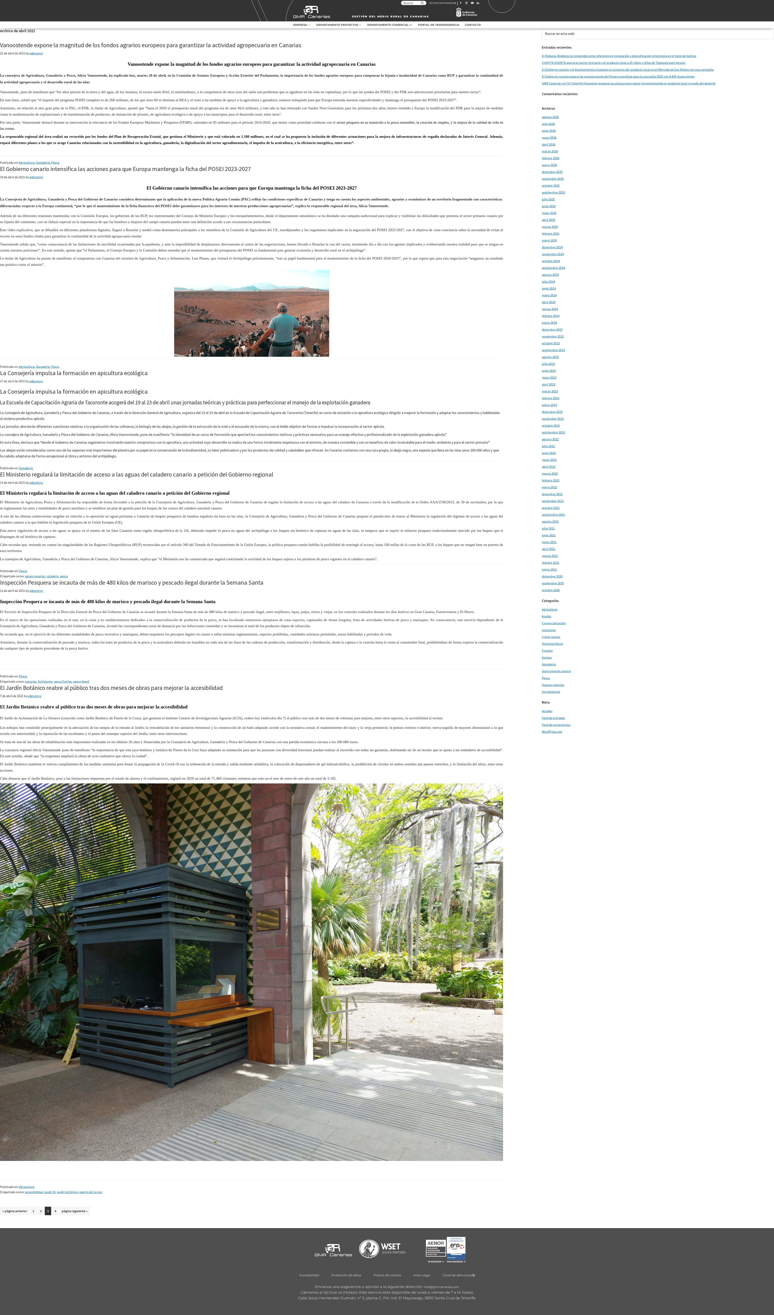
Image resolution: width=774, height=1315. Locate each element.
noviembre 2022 (553, 419)
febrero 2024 (550, 316)
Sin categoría (551, 692)
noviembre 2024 (553, 254)
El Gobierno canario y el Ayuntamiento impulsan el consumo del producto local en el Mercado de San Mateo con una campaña (628, 70)
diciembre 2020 (552, 576)
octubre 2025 (551, 186)
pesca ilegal (81, 681)
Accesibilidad (309, 1275)
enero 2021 (549, 569)
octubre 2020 (551, 590)
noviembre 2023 (553, 336)
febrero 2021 (550, 563)
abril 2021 (548, 549)
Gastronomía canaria (556, 671)
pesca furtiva (63, 681)
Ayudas (546, 616)
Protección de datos (346, 1275)
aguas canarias (35, 576)
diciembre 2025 (552, 172)
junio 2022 (549, 453)
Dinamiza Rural (552, 644)
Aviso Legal (421, 1275)
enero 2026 (549, 165)
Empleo (547, 651)
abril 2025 (548, 220)
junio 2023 (549, 371)
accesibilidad (34, 1192)
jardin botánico (67, 1192)
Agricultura (26, 163)
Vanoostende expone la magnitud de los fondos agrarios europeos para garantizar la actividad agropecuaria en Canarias (150, 45)
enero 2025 (549, 240)
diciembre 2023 (552, 329)
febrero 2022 (550, 480)
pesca (64, 576)
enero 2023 (549, 405)
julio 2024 (548, 281)
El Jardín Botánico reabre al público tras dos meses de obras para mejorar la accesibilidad (111, 687)
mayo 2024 (549, 295)
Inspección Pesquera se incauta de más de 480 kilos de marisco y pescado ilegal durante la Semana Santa (131, 582)
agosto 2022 (550, 439)
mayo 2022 (549, 460)
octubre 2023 (551, 343)
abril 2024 (548, 302)
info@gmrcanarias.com (441, 1287)
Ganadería (43, 163)
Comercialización (554, 623)
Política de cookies (387, 1275)
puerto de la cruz (90, 1192)
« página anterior (14, 1212)
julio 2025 (548, 199)
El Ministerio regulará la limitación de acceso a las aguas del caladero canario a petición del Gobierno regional (136, 474)
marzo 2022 (550, 473)
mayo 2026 (549, 138)
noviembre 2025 (553, 179)
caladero (52, 576)
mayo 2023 (549, 377)
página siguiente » (74, 1212)
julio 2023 (548, 364)
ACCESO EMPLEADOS (441, 3)
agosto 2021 (550, 521)
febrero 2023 (550, 398)
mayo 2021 (549, 542)
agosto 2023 (550, 357)
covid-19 (49, 1192)
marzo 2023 (550, 391)
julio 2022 (548, 446)
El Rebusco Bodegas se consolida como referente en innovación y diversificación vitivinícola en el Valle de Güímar (619, 56)
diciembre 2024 (552, 247)
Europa (547, 657)
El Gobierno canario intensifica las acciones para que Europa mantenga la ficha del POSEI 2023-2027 (125, 169)
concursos (549, 630)
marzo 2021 (550, 556)
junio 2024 (549, 288)
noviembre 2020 (553, 583)
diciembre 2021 (552, 494)
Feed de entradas (553, 718)
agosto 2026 (550, 117)
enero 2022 (549, 487)
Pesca (55, 163)
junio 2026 (549, 131)
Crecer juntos (551, 637)
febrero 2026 (550, 158)
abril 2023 (548, 384)
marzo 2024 (550, 309)
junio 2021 (549, 535)
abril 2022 (548, 467)
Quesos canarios (553, 685)
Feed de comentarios (556, 725)
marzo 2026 (550, 151)
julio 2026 (548, 124)
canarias (30, 681)
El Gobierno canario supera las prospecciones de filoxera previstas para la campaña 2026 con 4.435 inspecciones (618, 76)
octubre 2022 (551, 425)
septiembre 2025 (553, 192)
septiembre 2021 (553, 515)
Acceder (547, 711)
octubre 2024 (551, 261)
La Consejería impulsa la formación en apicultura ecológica (74, 373)
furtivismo (45, 681)
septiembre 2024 (553, 268)
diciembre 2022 (552, 412)
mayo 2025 (549, 213)
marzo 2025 (550, 227)
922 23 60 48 (333, 1292)
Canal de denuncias (457, 1275)
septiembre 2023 (553, 350)
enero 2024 (549, 323)
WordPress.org (552, 732)
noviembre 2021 (553, 501)
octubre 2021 (551, 508)
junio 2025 (549, 206)
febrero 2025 (550, 234)
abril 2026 (548, 144)
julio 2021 (548, 528)
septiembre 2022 (553, 432)
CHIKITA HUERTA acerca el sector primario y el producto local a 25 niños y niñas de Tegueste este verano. (614, 63)
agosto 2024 (550, 275)
